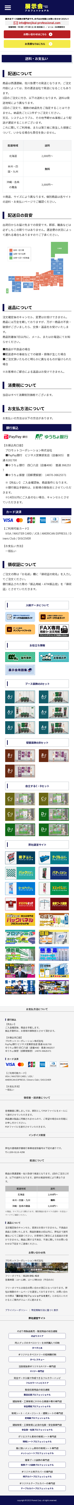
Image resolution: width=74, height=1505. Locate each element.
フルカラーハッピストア (37, 1382)
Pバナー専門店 (37, 1371)
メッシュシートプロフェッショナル (37, 1453)
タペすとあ (37, 1347)
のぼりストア (37, 1336)
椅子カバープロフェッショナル (37, 1476)
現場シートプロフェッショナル (37, 1441)
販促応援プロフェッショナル (37, 1394)
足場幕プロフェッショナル (37, 1418)
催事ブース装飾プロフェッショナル (37, 1464)
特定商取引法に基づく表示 (44, 1310)
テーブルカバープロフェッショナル (37, 1488)
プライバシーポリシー (16, 1310)
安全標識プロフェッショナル (37, 1406)
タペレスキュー (37, 1359)
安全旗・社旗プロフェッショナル (37, 1429)
